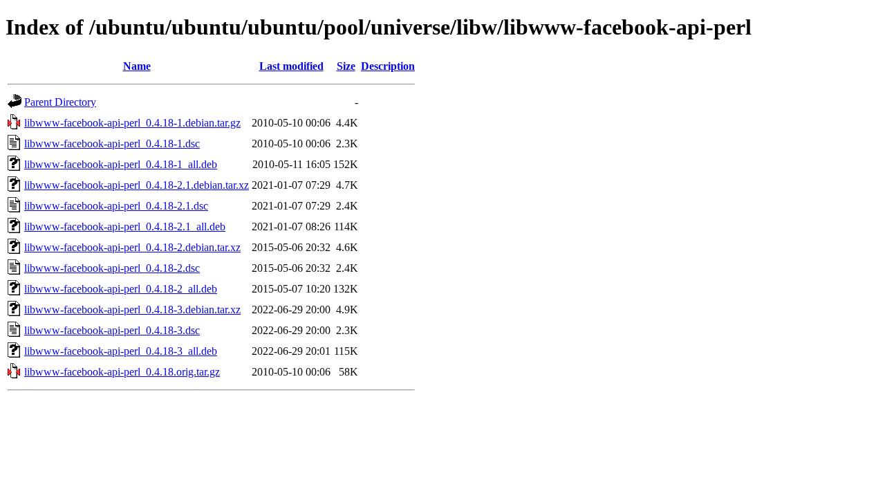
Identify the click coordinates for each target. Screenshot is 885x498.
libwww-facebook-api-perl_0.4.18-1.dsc (112, 143)
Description (388, 66)
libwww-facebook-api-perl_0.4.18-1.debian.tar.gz (132, 123)
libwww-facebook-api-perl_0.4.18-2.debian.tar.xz (132, 247)
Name (137, 66)
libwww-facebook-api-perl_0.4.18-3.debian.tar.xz (132, 309)
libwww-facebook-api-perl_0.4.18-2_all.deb (120, 289)
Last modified (291, 66)
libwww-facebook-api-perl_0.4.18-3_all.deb (120, 351)
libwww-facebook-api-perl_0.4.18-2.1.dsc (116, 206)
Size (346, 66)
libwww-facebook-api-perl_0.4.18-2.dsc (112, 268)
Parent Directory (60, 102)
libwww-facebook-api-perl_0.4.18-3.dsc (112, 330)
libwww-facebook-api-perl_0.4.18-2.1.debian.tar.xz (136, 185)
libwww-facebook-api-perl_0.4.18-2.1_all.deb (124, 226)
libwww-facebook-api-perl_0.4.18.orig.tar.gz (122, 372)
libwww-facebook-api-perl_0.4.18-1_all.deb (120, 164)
